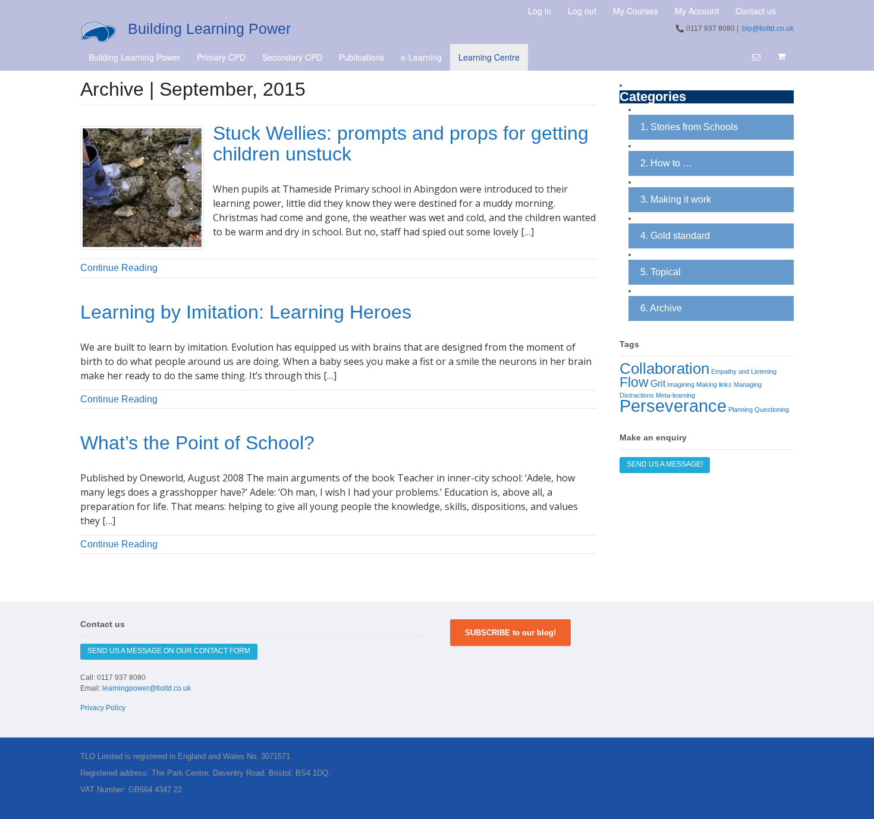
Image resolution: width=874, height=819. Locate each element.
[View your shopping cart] (781, 56)
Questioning (771, 409)
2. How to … (666, 163)
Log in (539, 11)
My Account (697, 11)
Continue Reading (119, 268)
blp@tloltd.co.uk (768, 28)
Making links (714, 384)
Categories (653, 97)
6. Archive (661, 308)
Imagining (680, 384)
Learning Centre (489, 57)
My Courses (635, 11)
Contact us (755, 11)
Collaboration (664, 368)
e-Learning (421, 57)
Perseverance (673, 405)
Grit (657, 383)
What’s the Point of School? (197, 442)
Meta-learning (675, 395)
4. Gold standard (675, 236)
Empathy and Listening (743, 371)
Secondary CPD (292, 57)
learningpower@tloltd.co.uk (146, 688)
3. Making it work (675, 199)
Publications (361, 57)
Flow (634, 382)
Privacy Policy (102, 708)
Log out (582, 11)
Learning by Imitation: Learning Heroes (245, 312)
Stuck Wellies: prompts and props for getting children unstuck (401, 143)
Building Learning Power (209, 28)
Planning (740, 409)
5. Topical (660, 272)
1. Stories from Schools (689, 127)
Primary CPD (221, 57)
